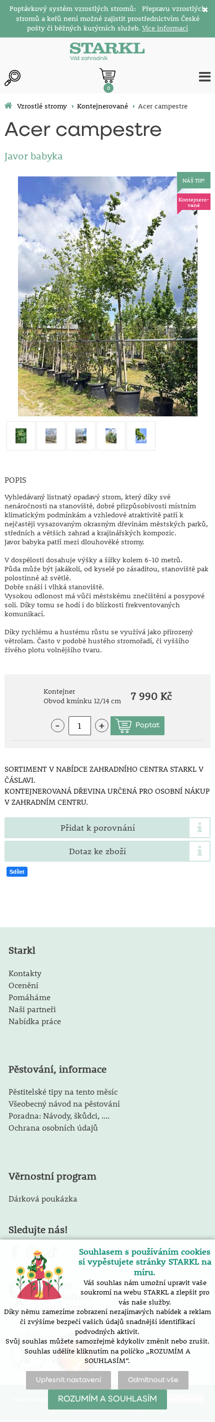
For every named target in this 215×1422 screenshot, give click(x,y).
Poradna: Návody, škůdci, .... (59, 1115)
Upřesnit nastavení (68, 1380)
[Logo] (107, 52)
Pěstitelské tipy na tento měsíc (63, 1091)
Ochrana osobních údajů (53, 1127)
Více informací (165, 27)
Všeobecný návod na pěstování (64, 1103)
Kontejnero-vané (193, 201)
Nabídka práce (34, 1021)
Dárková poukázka (43, 1198)
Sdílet (17, 872)
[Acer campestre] (107, 296)
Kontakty (25, 973)
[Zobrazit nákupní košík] (108, 75)
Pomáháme (29, 997)
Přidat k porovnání (97, 827)
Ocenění (23, 985)
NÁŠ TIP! (193, 180)
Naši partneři (32, 1009)
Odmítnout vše (153, 1380)
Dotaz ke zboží (97, 851)
